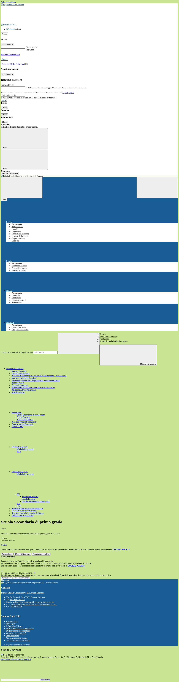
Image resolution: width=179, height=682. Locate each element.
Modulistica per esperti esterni (24, 511)
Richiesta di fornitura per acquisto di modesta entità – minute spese (39, 376)
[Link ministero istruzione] (12, 4)
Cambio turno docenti (20, 373)
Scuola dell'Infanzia (25, 419)
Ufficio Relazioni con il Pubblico (20, 628)
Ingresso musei (18, 383)
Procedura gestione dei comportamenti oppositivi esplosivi (35, 380)
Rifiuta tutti (22, 554)
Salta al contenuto (8, 2)
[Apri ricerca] (157, 187)
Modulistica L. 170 (20, 447)
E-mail (28, 88)
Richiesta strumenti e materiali (24, 422)
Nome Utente (31, 47)
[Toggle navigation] (21, 187)
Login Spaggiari (68, 93)
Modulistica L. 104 (20, 472)
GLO (19, 506)
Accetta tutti (41, 554)
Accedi (4, 34)
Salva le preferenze (21, 578)
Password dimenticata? (10, 54)
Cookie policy (12, 621)
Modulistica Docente (108, 336)
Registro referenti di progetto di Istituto (28, 513)
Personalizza (7, 554)
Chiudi (4, 108)
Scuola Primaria (23, 417)
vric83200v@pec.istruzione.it (33, 604)
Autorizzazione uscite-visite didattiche (27, 508)
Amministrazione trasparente (18, 640)
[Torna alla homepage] (89, 176)
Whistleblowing (12, 635)
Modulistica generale (25, 449)
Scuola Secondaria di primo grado (31, 415)
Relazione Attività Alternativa (24, 390)
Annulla (5, 173)
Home (102, 334)
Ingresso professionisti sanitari (24, 378)
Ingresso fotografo (19, 371)
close (4, 199)
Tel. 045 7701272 (17, 599)
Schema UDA (17, 426)
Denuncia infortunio (20, 385)
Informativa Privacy (14, 626)
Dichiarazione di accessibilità (18, 631)
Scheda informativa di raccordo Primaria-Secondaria (33, 387)
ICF (18, 504)
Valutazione (104, 339)
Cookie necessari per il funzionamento (17, 573)
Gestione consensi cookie (16, 638)
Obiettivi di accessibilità (16, 633)
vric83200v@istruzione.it (33, 602)
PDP (19, 451)
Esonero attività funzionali (22, 424)
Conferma (14, 173)
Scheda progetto (18, 392)
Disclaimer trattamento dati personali (16, 659)
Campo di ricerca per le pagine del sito (17, 352)
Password (30, 50)
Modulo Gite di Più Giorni (22, 515)
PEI (18, 494)
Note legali (10, 624)
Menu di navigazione (148, 364)
